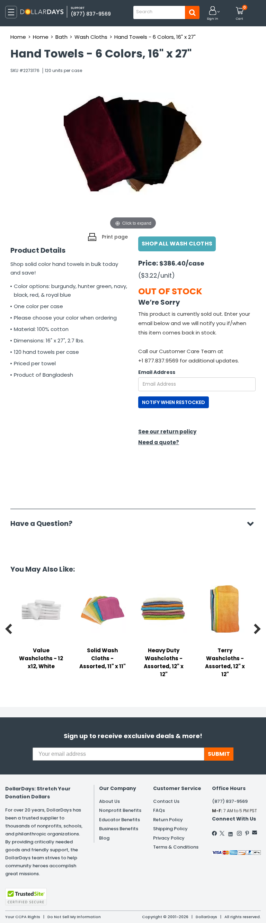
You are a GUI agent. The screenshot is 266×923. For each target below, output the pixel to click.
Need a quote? (158, 442)
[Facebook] (215, 833)
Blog (104, 838)
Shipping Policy (170, 828)
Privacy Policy (169, 838)
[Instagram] (239, 833)
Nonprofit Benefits (120, 810)
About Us (109, 801)
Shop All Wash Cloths (177, 244)
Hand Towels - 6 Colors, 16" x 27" (155, 37)
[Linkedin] (231, 832)
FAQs (159, 810)
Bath (61, 37)
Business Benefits (118, 828)
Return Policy (168, 819)
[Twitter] (222, 833)
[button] (212, 13)
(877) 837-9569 (91, 13)
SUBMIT (219, 754)
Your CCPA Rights (22, 917)
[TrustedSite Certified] (26, 896)
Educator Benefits (119, 819)
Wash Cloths (90, 37)
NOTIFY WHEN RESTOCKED (173, 402)
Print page (115, 236)
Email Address (156, 372)
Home (18, 37)
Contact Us (166, 801)
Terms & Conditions (175, 847)
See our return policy (167, 431)
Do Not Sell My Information (74, 917)
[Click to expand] (133, 161)
